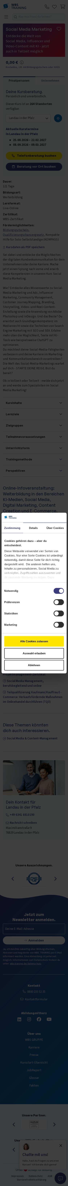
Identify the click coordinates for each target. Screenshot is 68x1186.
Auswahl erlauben (34, 653)
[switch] (58, 602)
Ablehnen (34, 665)
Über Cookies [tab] (55, 528)
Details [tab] (33, 528)
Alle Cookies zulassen (34, 641)
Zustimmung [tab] (12, 528)
